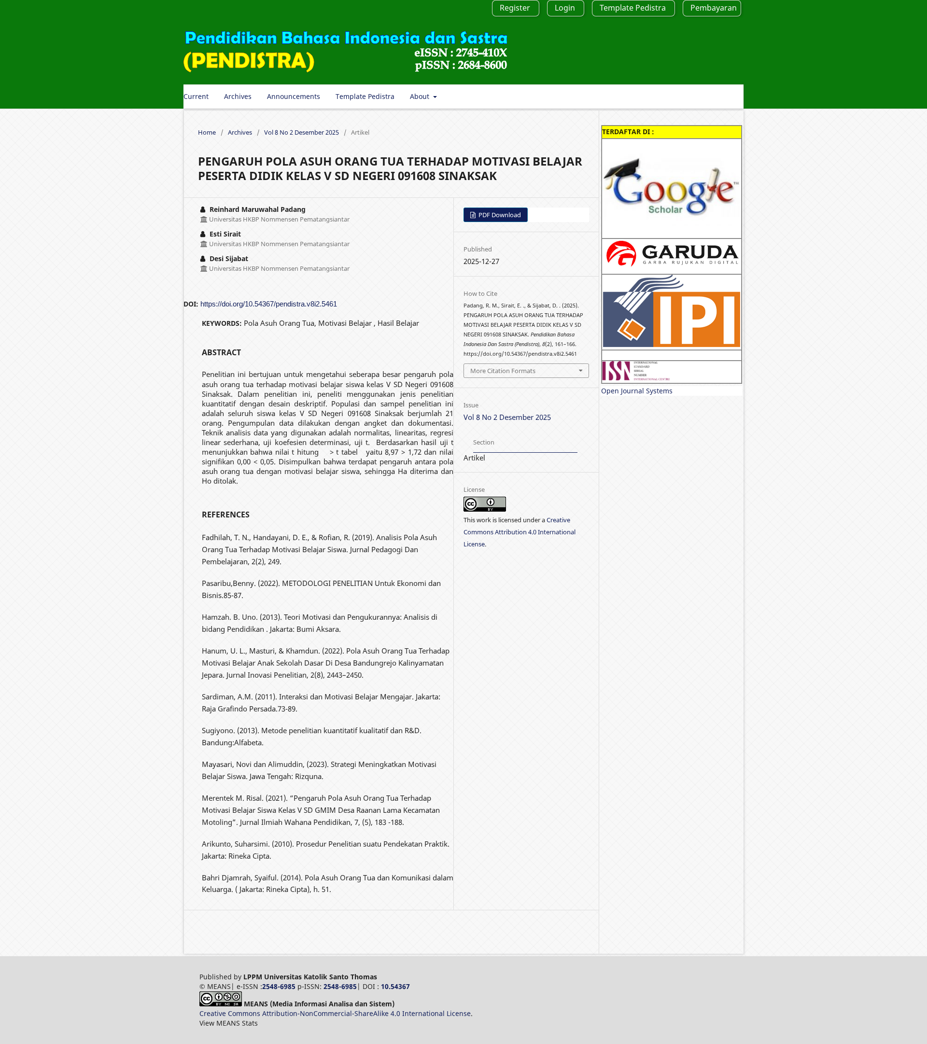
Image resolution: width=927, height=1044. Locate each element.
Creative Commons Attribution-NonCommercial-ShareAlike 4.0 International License (335, 1013)
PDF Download (499, 214)
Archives (238, 96)
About (420, 96)
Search (725, 96)
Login (565, 7)
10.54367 (395, 986)
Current (196, 96)
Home (207, 132)
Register (515, 7)
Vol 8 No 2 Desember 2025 (301, 132)
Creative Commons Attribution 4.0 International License (520, 531)
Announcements (293, 96)
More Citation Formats (502, 370)
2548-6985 (278, 986)
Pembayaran (713, 7)
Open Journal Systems (637, 390)
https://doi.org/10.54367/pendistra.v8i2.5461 (268, 304)
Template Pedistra (365, 96)
